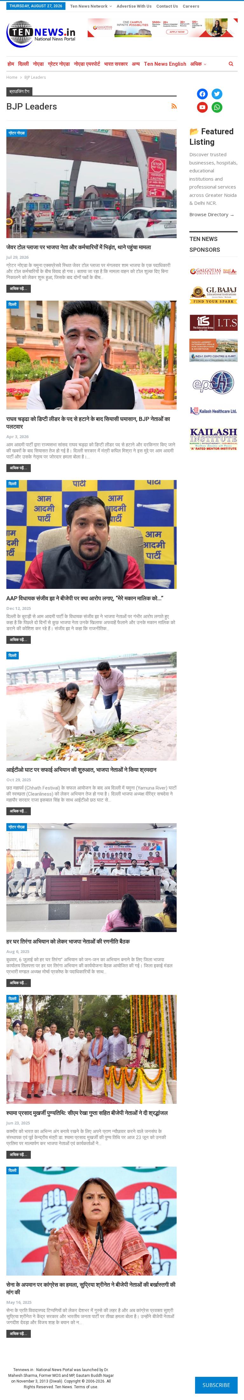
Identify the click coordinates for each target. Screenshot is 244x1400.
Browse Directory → (211, 214)
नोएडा (38, 64)
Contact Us (167, 6)
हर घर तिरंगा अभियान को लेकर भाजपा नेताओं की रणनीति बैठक (68, 941)
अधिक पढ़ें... (18, 288)
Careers (191, 6)
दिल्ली (23, 64)
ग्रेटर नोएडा (59, 64)
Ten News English (165, 64)
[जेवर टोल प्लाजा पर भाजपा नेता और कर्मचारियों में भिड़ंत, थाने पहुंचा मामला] (91, 183)
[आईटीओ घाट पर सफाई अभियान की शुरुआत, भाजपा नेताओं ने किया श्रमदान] (91, 706)
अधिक (196, 64)
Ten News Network (88, 6)
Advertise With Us (134, 6)
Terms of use (85, 1387)
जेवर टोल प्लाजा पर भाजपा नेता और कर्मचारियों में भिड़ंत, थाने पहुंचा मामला (78, 247)
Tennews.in (23, 1370)
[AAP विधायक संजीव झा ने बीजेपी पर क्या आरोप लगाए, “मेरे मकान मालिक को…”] (91, 534)
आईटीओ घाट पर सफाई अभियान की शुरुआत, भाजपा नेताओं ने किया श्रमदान (81, 769)
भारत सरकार (116, 64)
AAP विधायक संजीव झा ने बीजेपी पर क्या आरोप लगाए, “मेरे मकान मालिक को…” (84, 598)
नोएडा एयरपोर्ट (87, 64)
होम (11, 64)
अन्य (136, 64)
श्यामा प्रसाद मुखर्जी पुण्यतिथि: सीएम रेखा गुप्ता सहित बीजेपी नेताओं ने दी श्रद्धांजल (87, 1113)
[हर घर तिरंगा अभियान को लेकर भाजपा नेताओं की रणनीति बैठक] (91, 877)
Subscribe (216, 1385)
